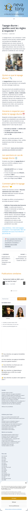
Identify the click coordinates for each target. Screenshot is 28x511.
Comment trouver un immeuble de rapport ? (11, 421)
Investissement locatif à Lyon (8, 428)
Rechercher (21, 298)
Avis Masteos (4, 464)
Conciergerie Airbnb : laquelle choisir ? (9, 437)
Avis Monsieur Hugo (6, 475)
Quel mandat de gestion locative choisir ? (10, 434)
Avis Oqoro (4, 463)
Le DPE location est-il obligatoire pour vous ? (11, 441)
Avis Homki (4, 458)
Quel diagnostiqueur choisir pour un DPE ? (10, 442)
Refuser (14, 502)
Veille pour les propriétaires (7, 406)
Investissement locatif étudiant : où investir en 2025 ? (21, 257)
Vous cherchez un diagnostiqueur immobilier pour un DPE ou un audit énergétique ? (12, 372)
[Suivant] (24, 283)
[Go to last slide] (4, 283)
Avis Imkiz (4, 460)
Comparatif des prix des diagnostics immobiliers (12, 402)
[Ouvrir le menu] (14, 19)
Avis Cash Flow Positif (6, 467)
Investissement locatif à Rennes (8, 429)
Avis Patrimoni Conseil (6, 478)
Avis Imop (4, 457)
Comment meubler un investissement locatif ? (11, 425)
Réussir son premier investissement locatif (10, 416)
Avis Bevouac (4, 465)
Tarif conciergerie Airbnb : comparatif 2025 (11, 438)
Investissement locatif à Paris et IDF (9, 426)
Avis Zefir (4, 477)
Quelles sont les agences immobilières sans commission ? (13, 398)
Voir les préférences (14, 505)
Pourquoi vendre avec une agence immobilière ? (11, 394)
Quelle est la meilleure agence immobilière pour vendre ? (13, 395)
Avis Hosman (4, 456)
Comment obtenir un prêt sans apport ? (10, 422)
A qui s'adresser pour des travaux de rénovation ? (12, 424)
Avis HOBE (4, 479)
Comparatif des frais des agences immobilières (11, 396)
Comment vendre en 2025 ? (7, 392)
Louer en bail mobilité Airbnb (7, 440)
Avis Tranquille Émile (6, 474)
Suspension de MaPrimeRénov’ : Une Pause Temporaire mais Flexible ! (6, 259)
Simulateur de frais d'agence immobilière (10, 399)
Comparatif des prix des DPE (8, 444)
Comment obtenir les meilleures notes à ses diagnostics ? (13, 401)
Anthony (6, 33)
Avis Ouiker (4, 471)
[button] (26, 483)
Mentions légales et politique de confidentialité (13, 509)
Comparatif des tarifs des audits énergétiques (11, 403)
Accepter (14, 498)
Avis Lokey (4, 468)
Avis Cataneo (4, 470)
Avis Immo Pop (5, 461)
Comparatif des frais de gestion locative (10, 435)
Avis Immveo (4, 472)
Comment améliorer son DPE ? (8, 445)
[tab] (11, 290)
